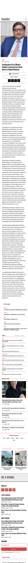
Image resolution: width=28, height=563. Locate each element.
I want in (13, 549)
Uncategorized (4, 354)
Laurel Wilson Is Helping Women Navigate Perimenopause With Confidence (12, 369)
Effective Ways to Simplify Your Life (11, 319)
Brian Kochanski (16, 73)
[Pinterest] (15, 80)
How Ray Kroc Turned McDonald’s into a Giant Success (14, 314)
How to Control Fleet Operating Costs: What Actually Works (12, 364)
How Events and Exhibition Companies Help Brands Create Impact (13, 360)
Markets (3, 344)
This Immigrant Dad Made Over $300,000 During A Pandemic (15, 309)
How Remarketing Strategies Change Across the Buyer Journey (12, 355)
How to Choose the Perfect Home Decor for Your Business (12, 374)
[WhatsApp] (18, 80)
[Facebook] (9, 80)
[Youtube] (13, 489)
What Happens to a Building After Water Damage (13, 427)
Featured (3, 367)
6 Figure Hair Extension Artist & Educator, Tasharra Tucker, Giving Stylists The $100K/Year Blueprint (15, 329)
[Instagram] (6, 489)
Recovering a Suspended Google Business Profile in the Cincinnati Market (13, 346)
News (3, 59)
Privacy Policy (16, 552)
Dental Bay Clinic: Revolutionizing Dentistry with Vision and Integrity (21, 468)
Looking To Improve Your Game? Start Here (12, 323)
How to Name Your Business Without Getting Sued (10, 351)
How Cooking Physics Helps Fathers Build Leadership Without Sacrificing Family (12, 341)
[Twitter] (12, 80)
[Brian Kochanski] (10, 74)
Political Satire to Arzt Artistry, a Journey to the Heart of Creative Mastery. (7, 468)
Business (5, 307)
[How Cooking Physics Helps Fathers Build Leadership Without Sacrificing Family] (14, 389)
